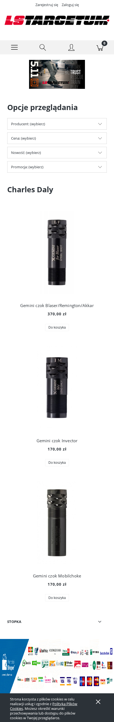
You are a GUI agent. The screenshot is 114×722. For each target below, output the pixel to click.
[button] (14, 47)
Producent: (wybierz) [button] (28, 123)
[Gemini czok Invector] (57, 387)
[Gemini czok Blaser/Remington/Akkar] (57, 252)
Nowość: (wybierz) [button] (26, 152)
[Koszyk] (100, 47)
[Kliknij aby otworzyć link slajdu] (57, 74)
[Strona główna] (57, 20)
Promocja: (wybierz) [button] (27, 166)
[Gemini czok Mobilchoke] (57, 522)
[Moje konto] (71, 48)
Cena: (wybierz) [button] (23, 138)
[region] (57, 74)
